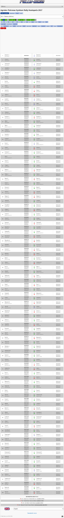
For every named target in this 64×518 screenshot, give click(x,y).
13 (29, 22)
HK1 (33, 22)
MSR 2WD (29, 26)
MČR (14, 26)
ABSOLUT (6, 26)
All (1, 22)
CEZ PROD (9, 24)
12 (33, 19)
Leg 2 (21, 13)
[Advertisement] (32, 41)
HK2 (36, 22)
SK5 (43, 22)
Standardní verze (32, 513)
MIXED (48, 26)
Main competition (4, 13)
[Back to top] (62, 516)
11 (30, 19)
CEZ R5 (15, 24)
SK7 (46, 22)
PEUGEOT (60, 26)
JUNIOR (43, 26)
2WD (39, 26)
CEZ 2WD (3, 24)
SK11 (40, 22)
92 (1, 28)
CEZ (11, 26)
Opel (55, 26)
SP (8, 19)
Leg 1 (17, 13)
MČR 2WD (19, 26)
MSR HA (34, 26)
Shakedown (12, 13)
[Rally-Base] (32, 1)
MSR (24, 26)
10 (27, 19)
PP (51, 26)
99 (4, 28)
